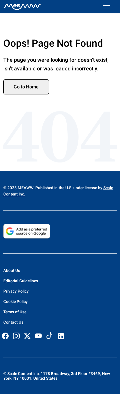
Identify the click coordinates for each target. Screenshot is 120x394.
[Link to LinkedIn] (61, 336)
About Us (11, 270)
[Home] (22, 6)
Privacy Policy (16, 291)
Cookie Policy (15, 301)
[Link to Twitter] (27, 336)
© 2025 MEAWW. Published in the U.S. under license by (53, 187)
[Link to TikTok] (49, 337)
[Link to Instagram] (16, 336)
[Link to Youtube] (38, 336)
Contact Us (13, 322)
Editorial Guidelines (20, 281)
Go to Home (26, 86)
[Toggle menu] (110, 6)
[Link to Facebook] (5, 336)
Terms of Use (14, 312)
